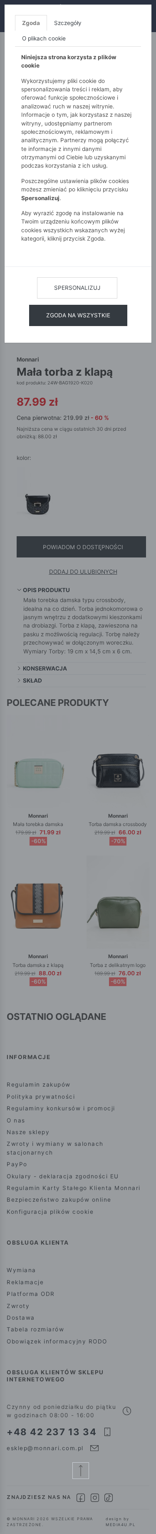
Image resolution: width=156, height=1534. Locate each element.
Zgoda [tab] (31, 23)
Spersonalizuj (77, 287)
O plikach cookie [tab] (44, 38)
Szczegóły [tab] (68, 23)
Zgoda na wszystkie (78, 315)
